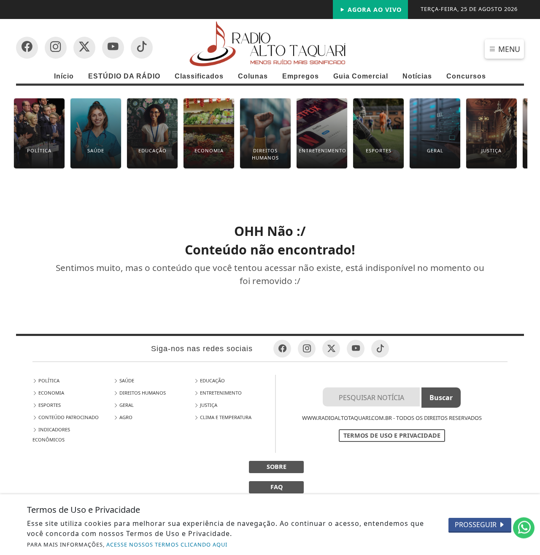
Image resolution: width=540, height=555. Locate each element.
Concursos (466, 76)
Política (48, 380)
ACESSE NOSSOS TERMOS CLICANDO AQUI (166, 544)
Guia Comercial (360, 76)
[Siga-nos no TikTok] (142, 48)
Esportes (49, 405)
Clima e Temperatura (225, 417)
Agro (125, 417)
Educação (212, 380)
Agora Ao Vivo (374, 9)
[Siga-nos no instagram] (113, 48)
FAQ (276, 487)
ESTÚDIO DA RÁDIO (124, 76)
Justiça (208, 405)
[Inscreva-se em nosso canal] (56, 48)
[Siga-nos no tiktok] (380, 348)
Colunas (253, 76)
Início (64, 76)
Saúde (126, 380)
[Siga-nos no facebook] (27, 48)
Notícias (417, 76)
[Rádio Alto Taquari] (270, 43)
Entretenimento (220, 393)
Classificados (199, 76)
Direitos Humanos (142, 393)
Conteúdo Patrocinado (68, 417)
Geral (126, 405)
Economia (50, 393)
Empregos (300, 76)
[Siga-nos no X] (84, 48)
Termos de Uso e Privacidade (391, 435)
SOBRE (276, 467)
